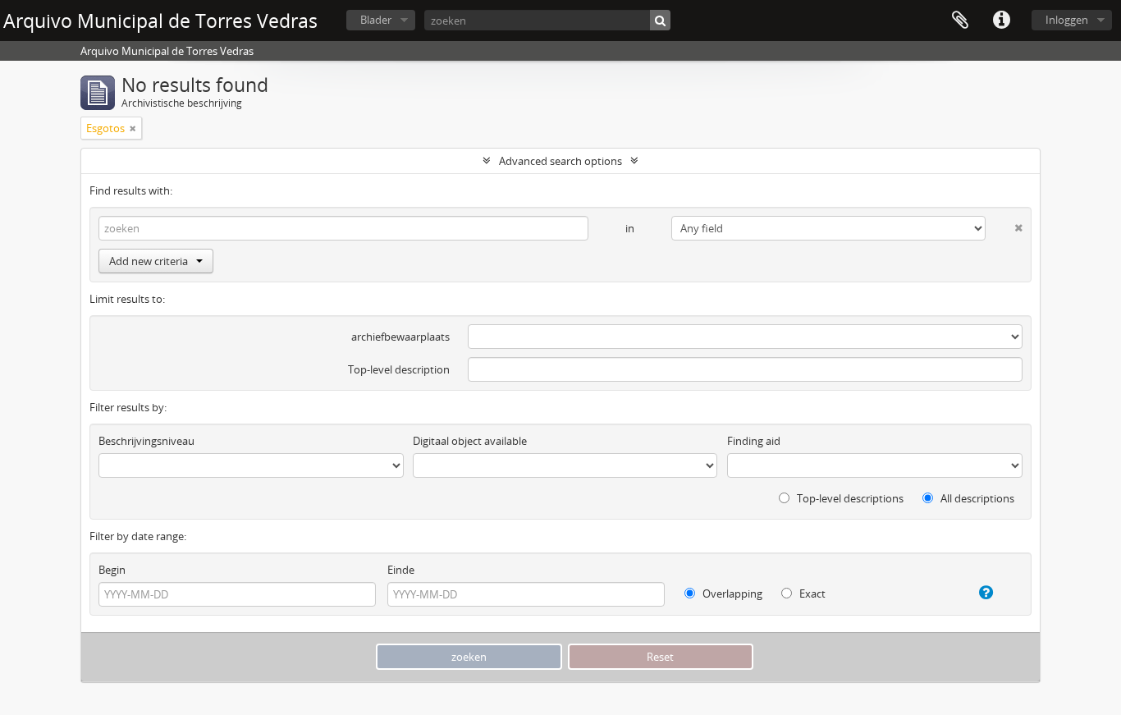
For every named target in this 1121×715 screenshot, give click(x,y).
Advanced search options (560, 161)
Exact (811, 593)
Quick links (1001, 20)
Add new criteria (148, 261)
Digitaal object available (470, 440)
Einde (400, 569)
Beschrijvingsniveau (146, 440)
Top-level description (399, 369)
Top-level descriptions (849, 498)
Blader (375, 19)
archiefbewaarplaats (400, 336)
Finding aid (753, 440)
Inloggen (1067, 19)
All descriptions (976, 498)
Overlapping (731, 593)
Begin (112, 569)
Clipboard (960, 20)
